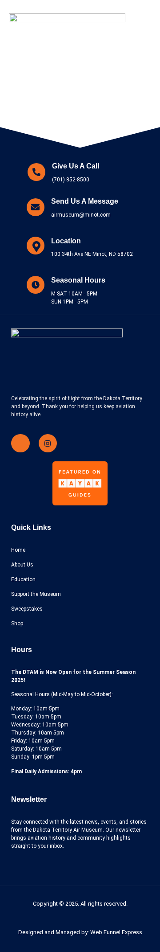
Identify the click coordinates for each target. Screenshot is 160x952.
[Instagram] (48, 443)
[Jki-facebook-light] (20, 443)
